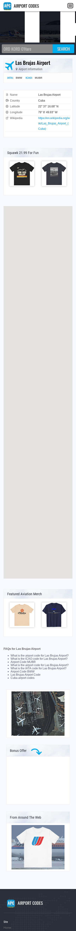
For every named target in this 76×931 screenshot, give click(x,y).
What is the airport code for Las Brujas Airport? (40, 655)
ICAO (29, 77)
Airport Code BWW (22, 671)
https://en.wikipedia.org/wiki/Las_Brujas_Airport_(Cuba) (54, 123)
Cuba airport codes (22, 677)
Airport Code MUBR (23, 661)
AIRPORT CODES (26, 5)
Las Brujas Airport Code (25, 674)
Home (7, 927)
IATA (10, 77)
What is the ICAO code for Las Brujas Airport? (39, 658)
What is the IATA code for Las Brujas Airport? (38, 668)
